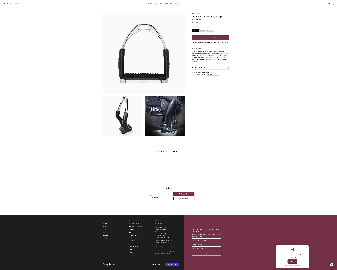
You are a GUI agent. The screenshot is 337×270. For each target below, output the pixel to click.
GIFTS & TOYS (107, 232)
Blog (130, 244)
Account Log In (133, 238)
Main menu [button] (107, 221)
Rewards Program (133, 235)
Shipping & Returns (134, 223)
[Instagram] (162, 264)
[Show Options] (220, 249)
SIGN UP (206, 253)
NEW (104, 229)
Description (196, 48)
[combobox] (206, 249)
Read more (195, 61)
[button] (150, 3)
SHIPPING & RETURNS (199, 67)
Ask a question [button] (184, 198)
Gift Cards (132, 229)
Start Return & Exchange (135, 226)
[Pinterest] (159, 264)
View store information (213, 74)
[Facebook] (153, 264)
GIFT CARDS (106, 238)
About (130, 249)
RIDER (104, 226)
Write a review (183, 194)
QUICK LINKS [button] (133, 221)
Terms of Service (133, 247)
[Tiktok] (156, 264)
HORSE (105, 223)
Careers (131, 252)
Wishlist (131, 232)
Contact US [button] (159, 221)
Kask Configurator (134, 241)
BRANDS (105, 235)
